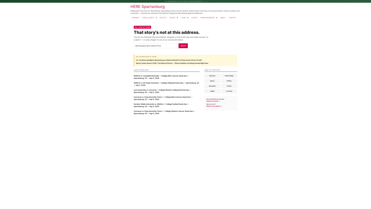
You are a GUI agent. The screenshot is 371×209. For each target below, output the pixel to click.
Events (229, 86)
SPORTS (172, 18)
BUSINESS (135, 18)
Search (183, 46)
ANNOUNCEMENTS (207, 18)
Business (212, 76)
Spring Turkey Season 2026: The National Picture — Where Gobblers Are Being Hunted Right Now (172, 63)
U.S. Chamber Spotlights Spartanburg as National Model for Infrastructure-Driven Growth (169, 60)
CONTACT (232, 18)
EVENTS (194, 18)
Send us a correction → (214, 106)
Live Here (229, 91)
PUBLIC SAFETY (148, 18)
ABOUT (223, 18)
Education (212, 86)
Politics (229, 81)
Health (212, 91)
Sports (212, 81)
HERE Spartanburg (147, 6)
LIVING (183, 18)
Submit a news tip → (213, 101)
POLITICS (163, 18)
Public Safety (229, 76)
